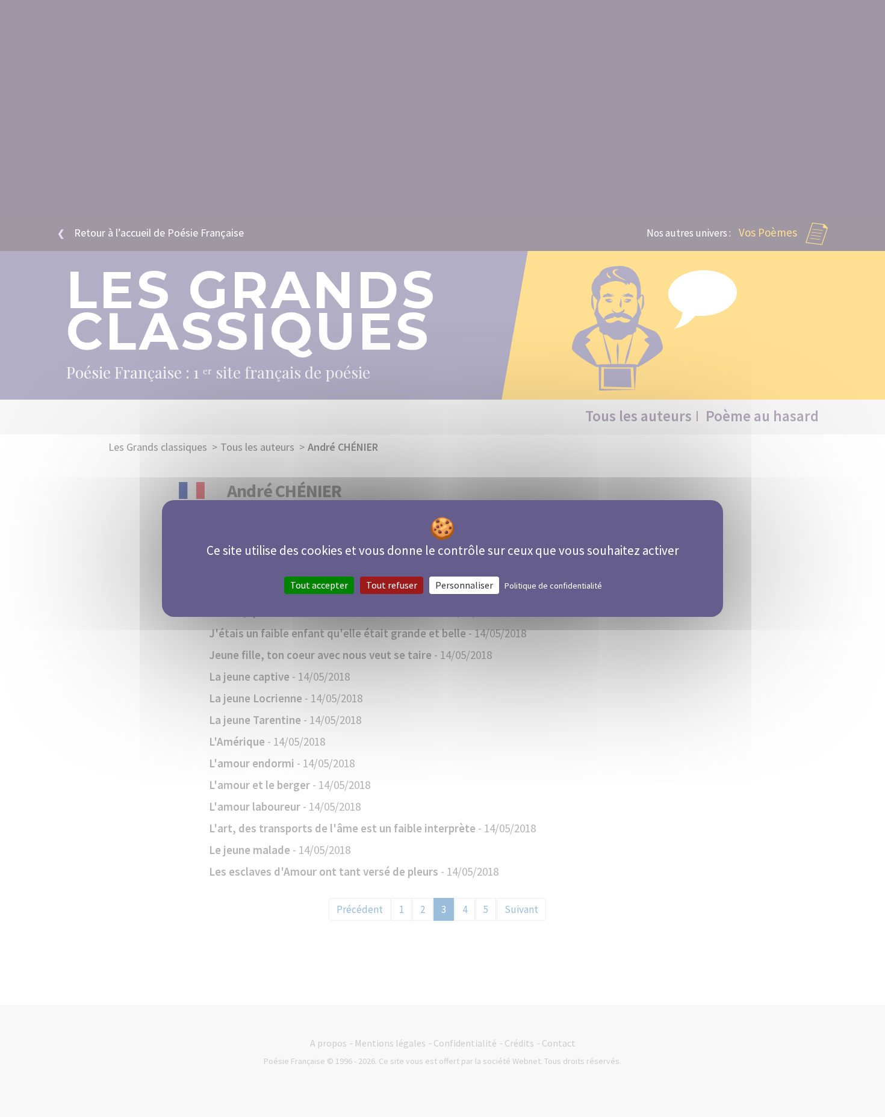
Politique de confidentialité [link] (553, 585)
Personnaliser (464, 585)
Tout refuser (391, 585)
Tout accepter (319, 585)
